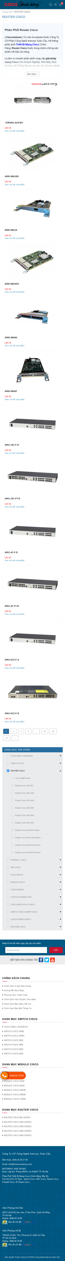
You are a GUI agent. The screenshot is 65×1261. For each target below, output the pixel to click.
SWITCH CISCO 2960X (14, 1036)
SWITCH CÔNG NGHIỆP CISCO (24, 912)
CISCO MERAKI (17, 890)
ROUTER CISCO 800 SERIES (17, 1117)
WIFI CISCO (16, 867)
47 (7, 738)
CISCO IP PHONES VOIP (21, 897)
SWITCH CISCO (17, 763)
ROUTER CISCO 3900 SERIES (18, 1131)
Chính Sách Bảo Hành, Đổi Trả (17, 1004)
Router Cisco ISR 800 (24, 786)
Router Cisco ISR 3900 (24, 815)
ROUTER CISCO (18, 771)
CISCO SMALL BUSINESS (22, 756)
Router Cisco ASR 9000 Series (28, 852)
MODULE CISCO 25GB (14, 1081)
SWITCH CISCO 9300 (13, 1054)
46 (53, 731)
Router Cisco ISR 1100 (24, 793)
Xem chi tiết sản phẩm (14, 131)
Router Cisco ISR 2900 (24, 808)
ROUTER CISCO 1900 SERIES (18, 1122)
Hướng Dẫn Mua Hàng (14, 990)
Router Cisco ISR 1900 (24, 800)
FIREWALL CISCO (18, 860)
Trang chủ (7, 12)
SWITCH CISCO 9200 (13, 1049)
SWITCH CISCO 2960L (14, 1031)
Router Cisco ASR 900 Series (27, 830)
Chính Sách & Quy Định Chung (17, 986)
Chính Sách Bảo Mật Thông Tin (17, 1008)
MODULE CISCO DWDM (15, 1094)
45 (45, 731)
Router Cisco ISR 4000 (24, 823)
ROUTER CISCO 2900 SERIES (18, 1126)
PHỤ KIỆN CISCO (18, 927)
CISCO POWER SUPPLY (21, 919)
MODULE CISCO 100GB (15, 1090)
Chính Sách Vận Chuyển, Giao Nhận (20, 999)
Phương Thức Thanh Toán (15, 995)
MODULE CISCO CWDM (15, 1099)
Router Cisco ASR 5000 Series (28, 845)
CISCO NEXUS (17, 875)
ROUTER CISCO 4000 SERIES (18, 1135)
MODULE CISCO (18, 882)
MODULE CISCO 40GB (14, 1086)
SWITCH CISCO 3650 (13, 1040)
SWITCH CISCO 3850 (13, 1045)
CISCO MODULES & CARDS (23, 904)
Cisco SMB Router (22, 778)
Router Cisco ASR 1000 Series (28, 838)
